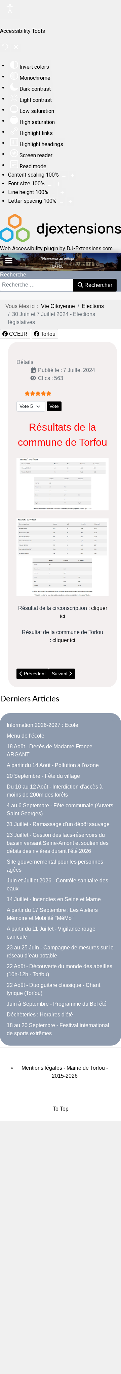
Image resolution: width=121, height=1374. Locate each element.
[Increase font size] (58, 184)
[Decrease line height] (53, 192)
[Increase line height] (62, 192)
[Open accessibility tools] (10, 9)
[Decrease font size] (49, 184)
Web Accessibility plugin (29, 248)
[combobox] (37, 285)
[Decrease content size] (64, 175)
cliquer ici (63, 640)
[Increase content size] (72, 175)
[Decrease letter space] (61, 201)
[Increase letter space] (70, 201)
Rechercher (97, 285)
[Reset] (5, 47)
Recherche (13, 274)
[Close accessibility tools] (16, 48)
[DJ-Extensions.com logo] (60, 240)
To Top (61, 1109)
